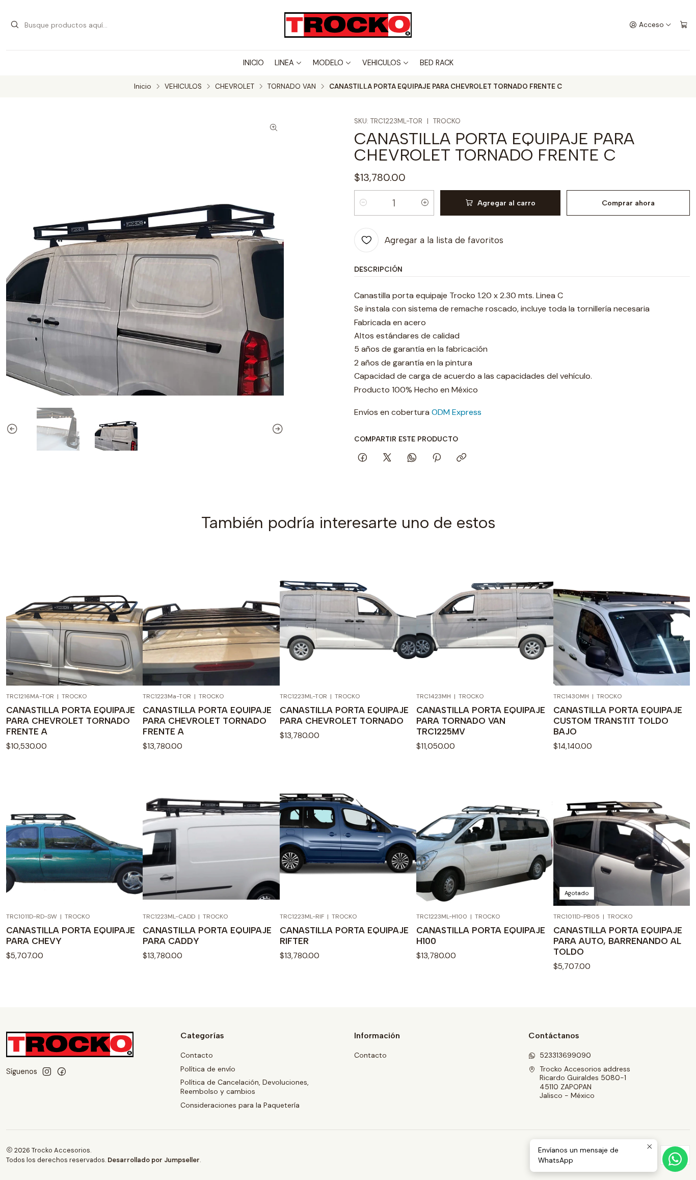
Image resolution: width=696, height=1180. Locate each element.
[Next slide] (276, 429)
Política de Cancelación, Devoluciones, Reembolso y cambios (244, 1087)
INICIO (253, 62)
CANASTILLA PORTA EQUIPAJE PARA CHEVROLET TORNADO (344, 715)
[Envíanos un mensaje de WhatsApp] (675, 1159)
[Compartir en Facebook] (362, 458)
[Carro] (684, 25)
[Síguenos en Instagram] (47, 1071)
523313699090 (565, 1055)
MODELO (328, 62)
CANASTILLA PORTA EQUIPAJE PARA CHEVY (70, 935)
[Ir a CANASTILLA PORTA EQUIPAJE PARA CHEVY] (74, 837)
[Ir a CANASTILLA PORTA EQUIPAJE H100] (484, 837)
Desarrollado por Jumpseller (154, 1160)
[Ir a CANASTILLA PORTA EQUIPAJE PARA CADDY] (211, 837)
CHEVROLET (234, 86)
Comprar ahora (628, 202)
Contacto (196, 1055)
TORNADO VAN (291, 86)
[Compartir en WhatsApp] (412, 458)
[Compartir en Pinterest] (436, 458)
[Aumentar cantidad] (425, 203)
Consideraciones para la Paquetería (240, 1105)
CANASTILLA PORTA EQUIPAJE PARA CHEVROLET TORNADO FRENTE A (70, 721)
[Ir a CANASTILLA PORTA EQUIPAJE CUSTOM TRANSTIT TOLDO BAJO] (621, 617)
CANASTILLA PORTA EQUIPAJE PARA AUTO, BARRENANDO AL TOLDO (617, 941)
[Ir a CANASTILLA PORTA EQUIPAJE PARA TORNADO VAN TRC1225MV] (484, 617)
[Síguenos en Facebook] (62, 1071)
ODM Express (456, 412)
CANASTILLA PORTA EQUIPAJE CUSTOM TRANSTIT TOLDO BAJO (617, 721)
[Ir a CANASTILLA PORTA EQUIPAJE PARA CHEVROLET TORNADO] (348, 617)
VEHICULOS (381, 62)
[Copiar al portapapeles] (461, 458)
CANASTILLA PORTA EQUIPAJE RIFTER (344, 935)
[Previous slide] (13, 429)
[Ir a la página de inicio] (348, 25)
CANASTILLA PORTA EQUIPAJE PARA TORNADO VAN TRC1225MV (480, 721)
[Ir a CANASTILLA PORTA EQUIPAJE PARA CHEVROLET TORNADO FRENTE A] (74, 617)
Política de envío (207, 1068)
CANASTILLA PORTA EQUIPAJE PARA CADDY (207, 935)
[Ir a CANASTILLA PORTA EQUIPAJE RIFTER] (348, 837)
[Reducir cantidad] (363, 203)
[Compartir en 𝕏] (387, 458)
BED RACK (436, 62)
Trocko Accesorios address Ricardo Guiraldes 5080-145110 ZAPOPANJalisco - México (585, 1082)
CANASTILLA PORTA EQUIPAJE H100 (480, 935)
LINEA (284, 62)
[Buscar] (14, 25)
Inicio (142, 86)
